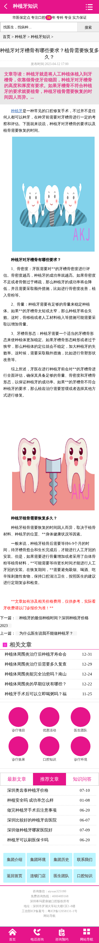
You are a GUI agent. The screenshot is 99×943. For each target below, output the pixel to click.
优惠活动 (49, 730)
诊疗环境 (80, 759)
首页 (6, 37)
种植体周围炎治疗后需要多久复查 (36, 664)
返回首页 (14, 876)
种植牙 (20, 37)
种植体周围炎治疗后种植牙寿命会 (36, 654)
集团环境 (38, 860)
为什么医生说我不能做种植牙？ (46, 633)
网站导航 (49, 915)
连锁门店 (38, 876)
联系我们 (84, 860)
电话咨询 (37, 939)
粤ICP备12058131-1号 (62, 911)
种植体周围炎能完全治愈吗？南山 (36, 674)
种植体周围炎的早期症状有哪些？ (36, 684)
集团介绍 (14, 860)
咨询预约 (61, 939)
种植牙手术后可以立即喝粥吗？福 (36, 694)
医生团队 (80, 730)
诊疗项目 (18, 730)
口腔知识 (49, 759)
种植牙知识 (25, 6)
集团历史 (61, 860)
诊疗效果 (18, 759)
